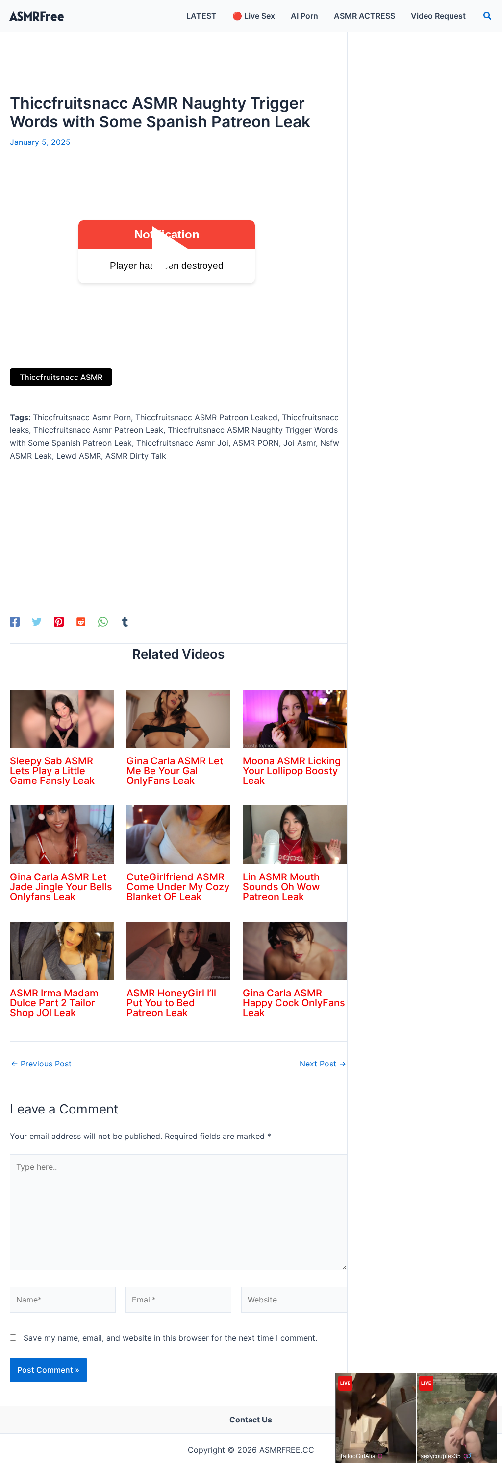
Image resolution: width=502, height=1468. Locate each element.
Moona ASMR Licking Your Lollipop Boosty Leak (292, 770)
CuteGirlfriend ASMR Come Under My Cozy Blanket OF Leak (177, 886)
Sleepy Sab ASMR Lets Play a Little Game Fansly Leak (52, 770)
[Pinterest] (59, 621)
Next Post (323, 1063)
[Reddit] (81, 621)
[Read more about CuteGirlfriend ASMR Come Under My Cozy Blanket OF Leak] (178, 834)
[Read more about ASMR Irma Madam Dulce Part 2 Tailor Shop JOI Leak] (62, 950)
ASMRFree (37, 16)
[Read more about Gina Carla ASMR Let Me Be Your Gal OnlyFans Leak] (178, 718)
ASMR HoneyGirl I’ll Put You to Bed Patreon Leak (171, 1002)
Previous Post (41, 1063)
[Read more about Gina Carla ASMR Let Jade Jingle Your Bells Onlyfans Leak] (62, 834)
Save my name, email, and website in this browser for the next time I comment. (170, 1338)
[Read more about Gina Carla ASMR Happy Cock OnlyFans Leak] (295, 950)
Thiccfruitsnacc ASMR (61, 377)
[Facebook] (15, 621)
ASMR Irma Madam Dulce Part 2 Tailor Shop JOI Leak (54, 1002)
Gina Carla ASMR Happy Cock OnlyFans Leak (294, 1002)
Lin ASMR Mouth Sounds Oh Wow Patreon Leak (281, 886)
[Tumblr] (125, 621)
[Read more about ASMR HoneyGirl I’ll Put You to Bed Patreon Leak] (178, 950)
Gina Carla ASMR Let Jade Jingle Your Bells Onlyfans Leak (61, 886)
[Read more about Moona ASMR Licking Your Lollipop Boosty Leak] (295, 718)
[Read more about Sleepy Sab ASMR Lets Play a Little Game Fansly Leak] (62, 718)
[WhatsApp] (103, 621)
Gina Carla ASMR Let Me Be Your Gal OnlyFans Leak (174, 770)
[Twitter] (37, 621)
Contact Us (250, 1419)
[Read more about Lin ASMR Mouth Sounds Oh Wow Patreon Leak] (295, 834)
